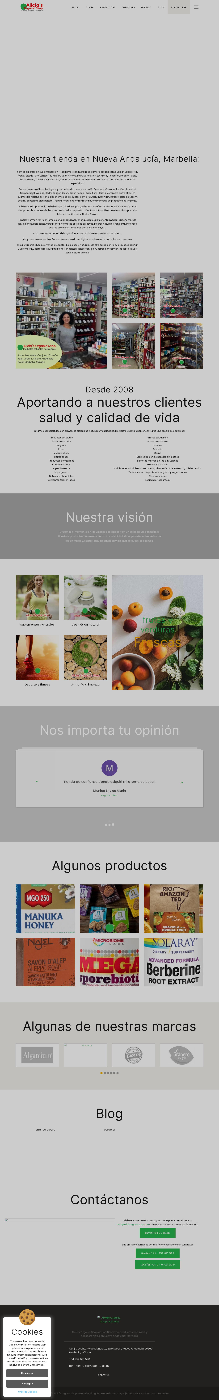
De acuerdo (27, 1373)
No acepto (27, 1383)
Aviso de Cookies (27, 1391)
